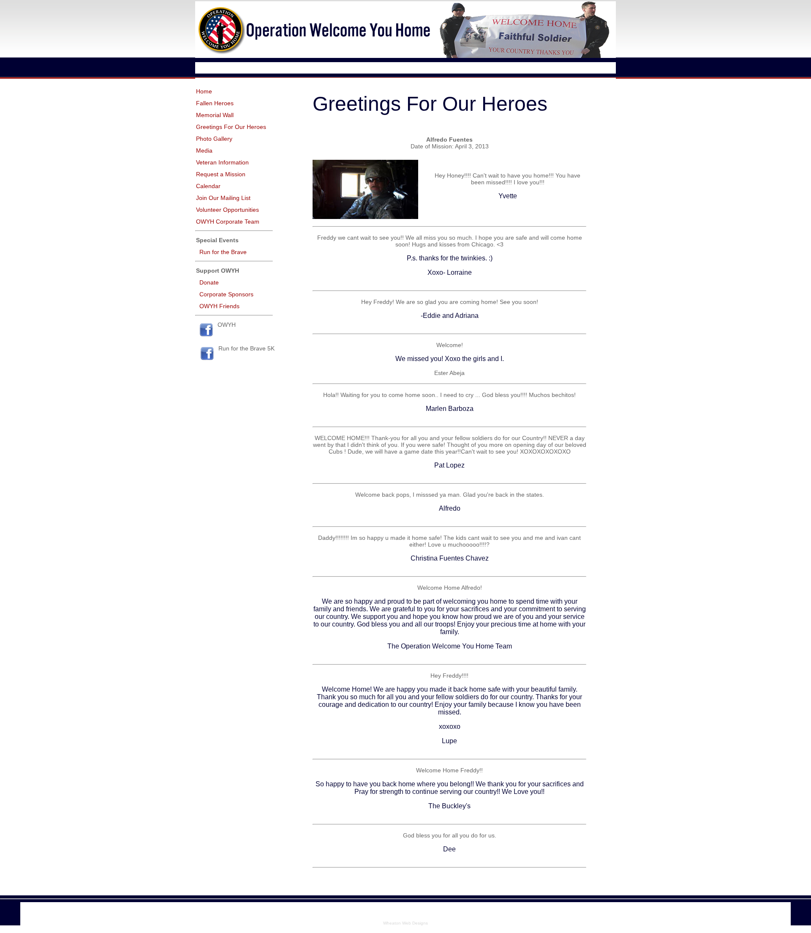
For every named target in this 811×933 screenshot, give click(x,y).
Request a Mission (220, 174)
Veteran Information (222, 162)
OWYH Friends (219, 306)
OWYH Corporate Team (227, 221)
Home (204, 91)
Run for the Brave (223, 252)
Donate (209, 282)
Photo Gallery (214, 138)
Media (204, 150)
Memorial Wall (215, 115)
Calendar (208, 186)
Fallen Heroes (215, 103)
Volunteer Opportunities (227, 209)
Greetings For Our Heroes (231, 126)
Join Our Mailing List (223, 197)
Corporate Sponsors (226, 294)
